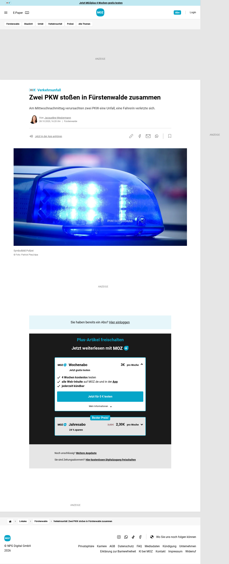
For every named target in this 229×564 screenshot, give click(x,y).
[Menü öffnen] (5, 12)
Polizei (70, 24)
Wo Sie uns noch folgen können (176, 537)
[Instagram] (119, 537)
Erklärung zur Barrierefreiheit (118, 551)
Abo (177, 12)
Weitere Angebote (86, 453)
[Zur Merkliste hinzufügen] (168, 136)
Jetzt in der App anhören (48, 136)
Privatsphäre (86, 546)
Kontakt (160, 551)
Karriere (102, 546)
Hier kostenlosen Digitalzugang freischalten (111, 459)
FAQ (139, 546)
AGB (112, 546)
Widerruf (190, 551)
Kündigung (169, 546)
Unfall (40, 24)
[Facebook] (140, 537)
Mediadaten (152, 546)
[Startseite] (10, 521)
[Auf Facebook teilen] (139, 136)
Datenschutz (126, 546)
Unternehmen (187, 546)
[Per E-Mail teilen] (148, 136)
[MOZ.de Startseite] (100, 12)
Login (193, 12)
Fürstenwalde (12, 24)
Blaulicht (28, 24)
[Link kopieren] (131, 136)
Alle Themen (84, 24)
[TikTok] (133, 537)
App (115, 381)
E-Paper (18, 12)
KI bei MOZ (146, 551)
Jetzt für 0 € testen (100, 396)
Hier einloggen (119, 322)
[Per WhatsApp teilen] (156, 136)
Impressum (175, 551)
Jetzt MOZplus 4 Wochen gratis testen (101, 2)
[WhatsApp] (126, 537)
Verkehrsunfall (55, 24)
